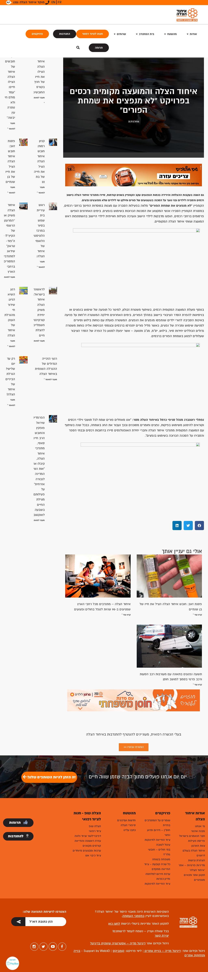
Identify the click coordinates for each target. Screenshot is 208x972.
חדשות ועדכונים (126, 820)
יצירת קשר (162, 936)
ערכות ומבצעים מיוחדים (87, 850)
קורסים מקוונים (92, 845)
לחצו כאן (114, 924)
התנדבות (64, 34)
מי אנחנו (200, 826)
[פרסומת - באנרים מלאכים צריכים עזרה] (133, 175)
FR (60, 2)
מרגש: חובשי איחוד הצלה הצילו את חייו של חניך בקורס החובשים (39, 71)
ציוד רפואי (95, 831)
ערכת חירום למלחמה (157, 874)
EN (53, 2)
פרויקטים (37, 34)
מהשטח (172, 34)
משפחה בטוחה (161, 859)
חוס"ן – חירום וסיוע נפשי (158, 832)
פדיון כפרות (163, 879)
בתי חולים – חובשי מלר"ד (159, 852)
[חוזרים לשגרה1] (133, 700)
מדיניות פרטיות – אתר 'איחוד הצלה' (192, 868)
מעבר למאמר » (8, 277)
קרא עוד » (197, 614)
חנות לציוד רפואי (92, 34)
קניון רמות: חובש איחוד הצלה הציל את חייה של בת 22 (39, 161)
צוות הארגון (198, 845)
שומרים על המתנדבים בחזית (157, 823)
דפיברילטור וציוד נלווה (88, 836)
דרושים (201, 855)
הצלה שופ (95, 826)
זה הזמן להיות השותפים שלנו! (51, 777)
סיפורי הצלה (128, 825)
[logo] (187, 14)
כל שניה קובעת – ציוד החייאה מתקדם (157, 866)
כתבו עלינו (130, 830)
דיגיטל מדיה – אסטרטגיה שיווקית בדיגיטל (117, 943)
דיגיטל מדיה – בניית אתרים (162, 951)
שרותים (121, 34)
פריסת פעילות (196, 841)
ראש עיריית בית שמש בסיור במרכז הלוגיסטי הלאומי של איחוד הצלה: (39, 230)
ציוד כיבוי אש (93, 855)
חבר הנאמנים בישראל (192, 836)
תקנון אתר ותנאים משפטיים (194, 877)
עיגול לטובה (163, 844)
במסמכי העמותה (133, 916)
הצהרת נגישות (196, 860)
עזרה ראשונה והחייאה (88, 841)
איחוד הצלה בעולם (194, 850)
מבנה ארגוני (198, 831)
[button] (199, 525)
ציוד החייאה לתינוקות (157, 840)
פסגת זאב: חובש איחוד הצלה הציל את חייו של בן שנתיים (10, 161)
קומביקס (118, 951)
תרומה (99, 47)
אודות (193, 34)
